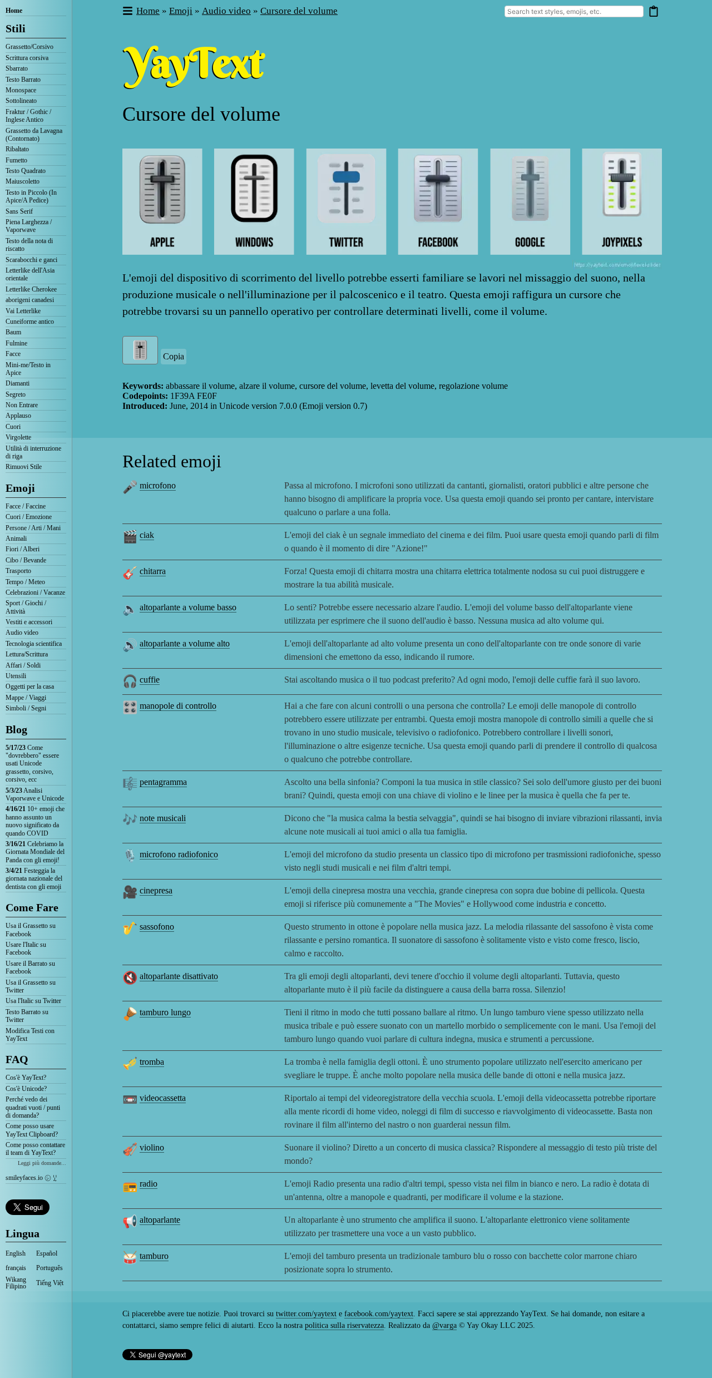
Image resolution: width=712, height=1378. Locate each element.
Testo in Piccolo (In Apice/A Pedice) (31, 196)
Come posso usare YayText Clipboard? (32, 1130)
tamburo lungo (165, 1012)
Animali (16, 538)
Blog (16, 729)
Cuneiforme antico (30, 321)
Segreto (16, 394)
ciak (147, 535)
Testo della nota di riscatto (29, 245)
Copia (173, 356)
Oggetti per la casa (30, 686)
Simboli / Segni (26, 708)
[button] (127, 11)
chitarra (153, 571)
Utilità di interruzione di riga (33, 452)
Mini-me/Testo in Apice (28, 369)
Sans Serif (19, 211)
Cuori (13, 427)
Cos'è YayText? (26, 1077)
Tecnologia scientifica (34, 644)
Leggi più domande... (42, 1163)
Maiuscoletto (22, 181)
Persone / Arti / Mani (33, 528)
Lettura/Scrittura (27, 654)
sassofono (157, 926)
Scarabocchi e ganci (31, 260)
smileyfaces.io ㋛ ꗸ (31, 1178)
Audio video (22, 632)
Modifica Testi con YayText (30, 1035)
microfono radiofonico (179, 854)
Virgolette (18, 437)
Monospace (21, 90)
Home (14, 10)
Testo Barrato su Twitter (27, 1016)
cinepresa (156, 890)
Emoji (20, 488)
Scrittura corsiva (27, 58)
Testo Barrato (23, 79)
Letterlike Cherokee (31, 289)
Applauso (18, 415)
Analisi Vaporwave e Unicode (35, 794)
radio (148, 1183)
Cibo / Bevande (26, 560)
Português (49, 1268)
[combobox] (574, 11)
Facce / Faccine (26, 506)
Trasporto (18, 571)
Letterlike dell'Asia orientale (30, 274)
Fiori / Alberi (22, 549)
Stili (16, 28)
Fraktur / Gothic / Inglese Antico (28, 116)
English (16, 1253)
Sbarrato (17, 68)
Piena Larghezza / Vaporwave (29, 226)
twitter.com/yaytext (306, 1314)
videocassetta (163, 1098)
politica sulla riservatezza (344, 1325)
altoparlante (160, 1219)
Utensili (16, 676)
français (16, 1268)
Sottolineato (21, 101)
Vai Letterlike (23, 311)
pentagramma (163, 782)
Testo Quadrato (26, 171)
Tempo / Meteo (25, 582)
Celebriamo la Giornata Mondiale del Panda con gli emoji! (35, 852)
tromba (152, 1061)
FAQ (17, 1059)
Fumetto (16, 160)
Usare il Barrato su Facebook (30, 967)
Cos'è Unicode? (26, 1089)
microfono (158, 485)
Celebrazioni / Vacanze (35, 592)
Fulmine (16, 343)
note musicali (163, 818)
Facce (13, 354)
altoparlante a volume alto (185, 643)
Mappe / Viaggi (26, 698)
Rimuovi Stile (24, 467)
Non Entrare (22, 405)
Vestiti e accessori (29, 622)
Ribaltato (17, 149)
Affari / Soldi (23, 665)
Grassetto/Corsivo (29, 47)
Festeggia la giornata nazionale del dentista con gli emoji (34, 879)
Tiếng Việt (49, 1283)
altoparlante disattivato (179, 976)
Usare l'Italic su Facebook (26, 948)
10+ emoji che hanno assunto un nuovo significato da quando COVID (35, 821)
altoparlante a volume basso (188, 607)
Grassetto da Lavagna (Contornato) (34, 134)
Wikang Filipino (16, 1283)
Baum (13, 332)
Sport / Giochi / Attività (26, 607)
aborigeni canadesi (30, 300)
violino (152, 1147)
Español (46, 1253)
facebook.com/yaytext (378, 1314)
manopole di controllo (178, 705)
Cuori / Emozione (29, 517)
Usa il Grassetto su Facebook (31, 929)
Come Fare (32, 907)
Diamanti (17, 383)
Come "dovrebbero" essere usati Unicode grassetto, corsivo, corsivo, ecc (32, 764)
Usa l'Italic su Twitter (33, 1001)
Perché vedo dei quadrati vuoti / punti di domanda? (33, 1107)
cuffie (150, 679)
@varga (444, 1325)
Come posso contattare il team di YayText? (35, 1149)
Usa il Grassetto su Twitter (31, 986)
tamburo (154, 1256)
